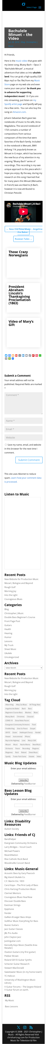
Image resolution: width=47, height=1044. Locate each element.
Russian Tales (23, 238)
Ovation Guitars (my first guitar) (20, 952)
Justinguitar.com (12, 941)
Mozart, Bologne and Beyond (18, 583)
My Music (9, 1000)
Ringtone (35, 748)
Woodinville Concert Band (17, 863)
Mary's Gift (32, 740)
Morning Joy (10, 591)
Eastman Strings (12, 905)
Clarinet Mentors (12, 893)
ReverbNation (11, 855)
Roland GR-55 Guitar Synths (18, 959)
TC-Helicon (9, 975)
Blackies (28, 712)
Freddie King (9, 728)
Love (23, 740)
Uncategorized (11, 657)
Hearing (8, 633)
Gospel (32, 728)
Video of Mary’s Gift (21, 323)
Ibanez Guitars (11, 925)
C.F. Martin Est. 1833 (14, 881)
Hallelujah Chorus (26, 732)
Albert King (9, 704)
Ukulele (8, 653)
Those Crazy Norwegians (18, 253)
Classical (30, 716)
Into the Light (10, 595)
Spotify (7, 756)
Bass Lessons (11, 1006)
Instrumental (17, 736)
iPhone (27, 736)
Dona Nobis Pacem (22, 720)
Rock (17, 752)
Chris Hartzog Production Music (20, 889)
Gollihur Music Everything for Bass (21, 921)
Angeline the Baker (12, 708)
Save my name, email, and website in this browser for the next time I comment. (22, 448)
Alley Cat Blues (21, 704)
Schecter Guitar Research (17, 963)
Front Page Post (12, 621)
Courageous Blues (13, 599)
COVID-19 (9, 720)
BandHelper (10, 839)
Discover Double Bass (15, 901)
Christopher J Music (14, 613)
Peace (17, 748)
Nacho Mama (25, 744)
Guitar (15, 732)
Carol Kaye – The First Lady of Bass (21, 885)
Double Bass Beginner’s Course (19, 617)
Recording (26, 748)
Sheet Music (10, 649)
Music (15, 744)
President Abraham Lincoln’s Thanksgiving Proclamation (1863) (20, 294)
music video (21, 60)
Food (34, 724)
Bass (30, 708)
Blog (23, 42)
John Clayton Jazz (12, 937)
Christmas (20, 716)
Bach (24, 708)
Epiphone (9, 909)
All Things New (35, 704)
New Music (37, 744)
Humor (7, 637)
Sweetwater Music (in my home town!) (23, 971)
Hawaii (7, 736)
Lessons (8, 641)
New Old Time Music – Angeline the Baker (24, 230)
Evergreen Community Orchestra (17, 724)
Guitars (8, 625)
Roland (23, 752)
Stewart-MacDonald (14, 967)
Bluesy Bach (9, 716)
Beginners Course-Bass (14, 712)
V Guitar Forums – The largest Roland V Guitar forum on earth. (22, 988)
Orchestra (9, 748)
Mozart (8, 744)
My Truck (8, 645)
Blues (36, 712)
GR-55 (7, 732)
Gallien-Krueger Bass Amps (17, 917)
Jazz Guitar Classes (13, 929)
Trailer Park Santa (19, 756)
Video (39, 756)
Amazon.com (19, 112)
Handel (37, 732)
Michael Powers (12, 851)
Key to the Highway (12, 740)
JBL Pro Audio (11, 933)
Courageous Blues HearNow (18, 897)
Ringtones (9, 752)
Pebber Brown (11, 955)
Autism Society (11, 828)
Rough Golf (9, 587)
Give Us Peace (22, 728)
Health (7, 629)
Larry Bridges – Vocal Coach (18, 847)
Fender (7, 913)
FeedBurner (30, 783)
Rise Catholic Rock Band (16, 859)
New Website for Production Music (21, 579)
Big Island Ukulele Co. (14, 877)
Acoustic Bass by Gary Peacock (19, 873)
